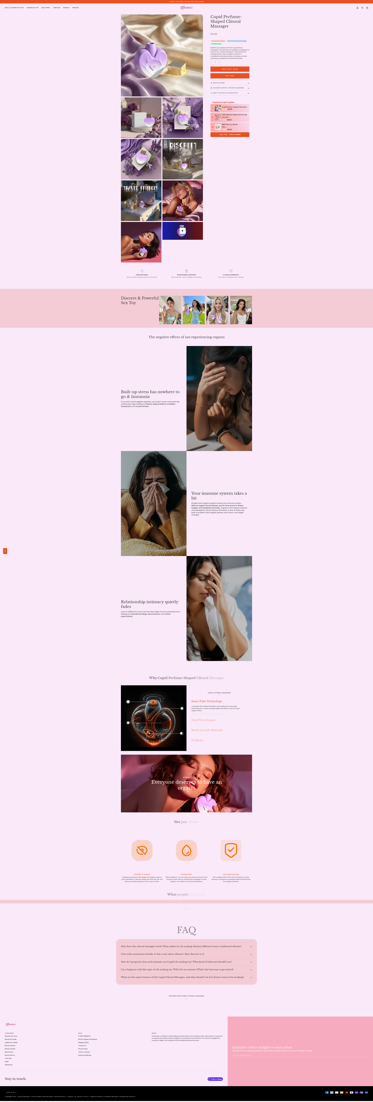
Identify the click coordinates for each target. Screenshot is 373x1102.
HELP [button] (80, 1033)
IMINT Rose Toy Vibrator (230, 124)
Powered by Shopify (127, 1096)
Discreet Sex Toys (11, 1036)
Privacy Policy (83, 1049)
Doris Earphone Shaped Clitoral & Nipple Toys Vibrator (235, 115)
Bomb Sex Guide (10, 1039)
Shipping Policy (83, 1042)
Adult (7, 1062)
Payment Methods (84, 1055)
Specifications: (219, 83)
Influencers (9, 1065)
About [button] (154, 1033)
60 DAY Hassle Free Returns (87, 1039)
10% (5, 551)
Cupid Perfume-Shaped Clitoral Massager (235, 107)
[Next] (249, 310)
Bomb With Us (10, 1055)
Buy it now (230, 76)
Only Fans (8, 1058)
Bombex (9, 1096)
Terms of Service (84, 1052)
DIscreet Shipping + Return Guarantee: (228, 88)
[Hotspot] (128, 702)
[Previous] (161, 310)
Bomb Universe (10, 1046)
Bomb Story (9, 1052)
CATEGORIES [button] (9, 1033)
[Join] (366, 1055)
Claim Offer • (230, 135)
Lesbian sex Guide (11, 1042)
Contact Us (82, 1046)
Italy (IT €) (10, 1092)
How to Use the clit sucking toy (225, 93)
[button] (219, 702)
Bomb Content (10, 1049)
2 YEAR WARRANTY (84, 1036)
